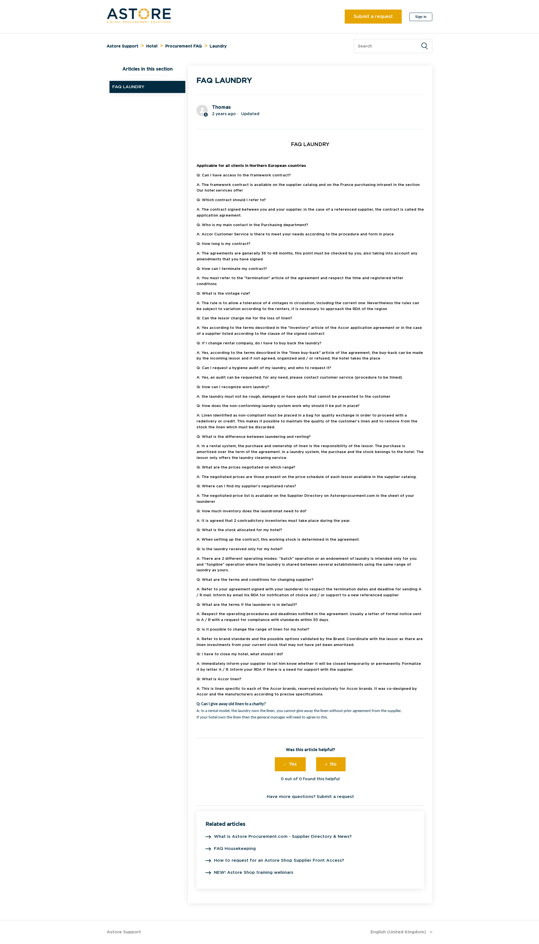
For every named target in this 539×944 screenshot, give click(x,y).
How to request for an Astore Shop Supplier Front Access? (279, 860)
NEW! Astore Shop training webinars (253, 872)
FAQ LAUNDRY (128, 86)
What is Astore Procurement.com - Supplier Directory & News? (282, 836)
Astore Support (122, 46)
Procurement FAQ (183, 46)
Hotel (151, 46)
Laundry (218, 46)
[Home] (139, 21)
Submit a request (373, 16)
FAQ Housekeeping (235, 848)
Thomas (221, 107)
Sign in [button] (420, 17)
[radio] (290, 764)
